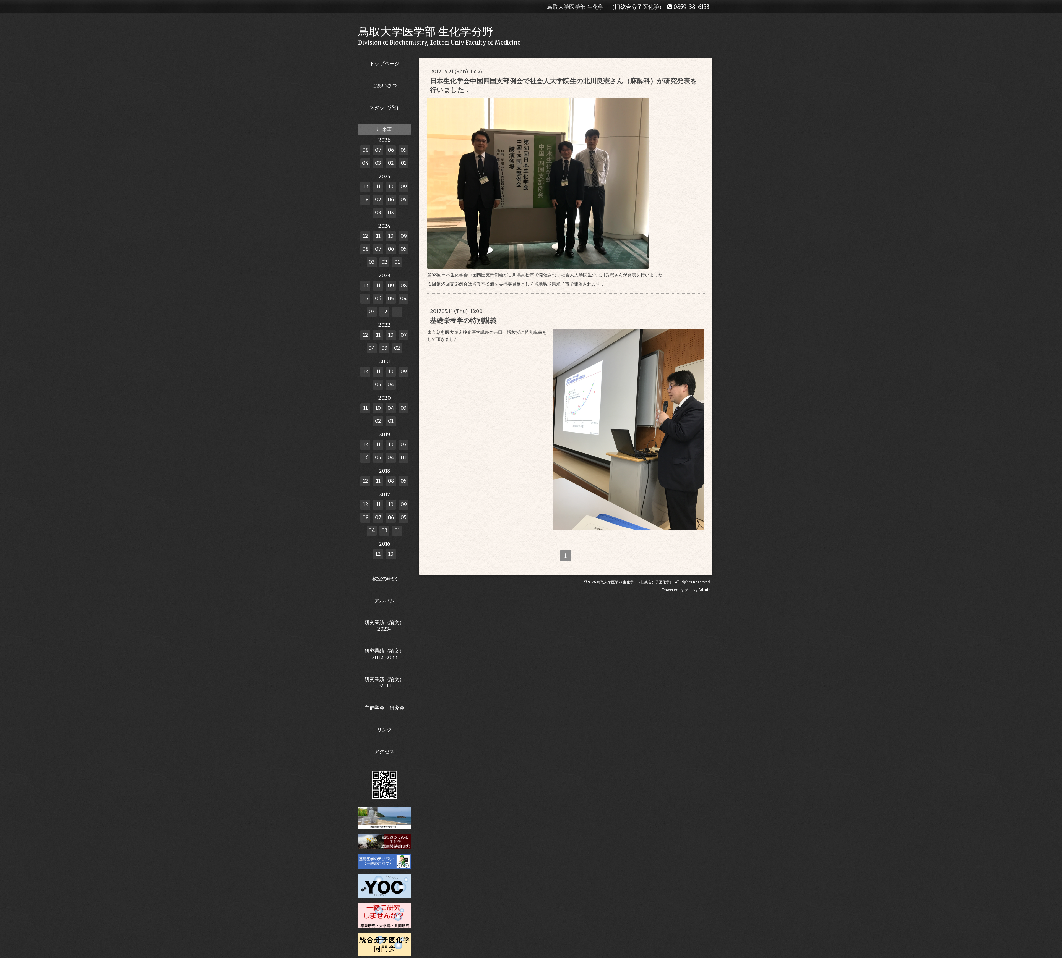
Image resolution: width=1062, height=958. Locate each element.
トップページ (384, 63)
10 (391, 186)
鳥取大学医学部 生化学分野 (425, 31)
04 (365, 163)
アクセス (384, 751)
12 (365, 186)
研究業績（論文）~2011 (384, 682)
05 (403, 150)
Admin (704, 590)
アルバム (384, 600)
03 (378, 163)
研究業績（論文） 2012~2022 (384, 654)
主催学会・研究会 (384, 708)
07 (378, 150)
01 (403, 163)
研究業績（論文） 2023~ (384, 625)
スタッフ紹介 (384, 107)
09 (403, 186)
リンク (384, 729)
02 (391, 163)
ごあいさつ (384, 85)
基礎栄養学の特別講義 (463, 320)
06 (391, 150)
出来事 (384, 129)
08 (365, 150)
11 (378, 186)
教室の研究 (384, 578)
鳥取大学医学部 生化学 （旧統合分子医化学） (635, 582)
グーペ (689, 590)
